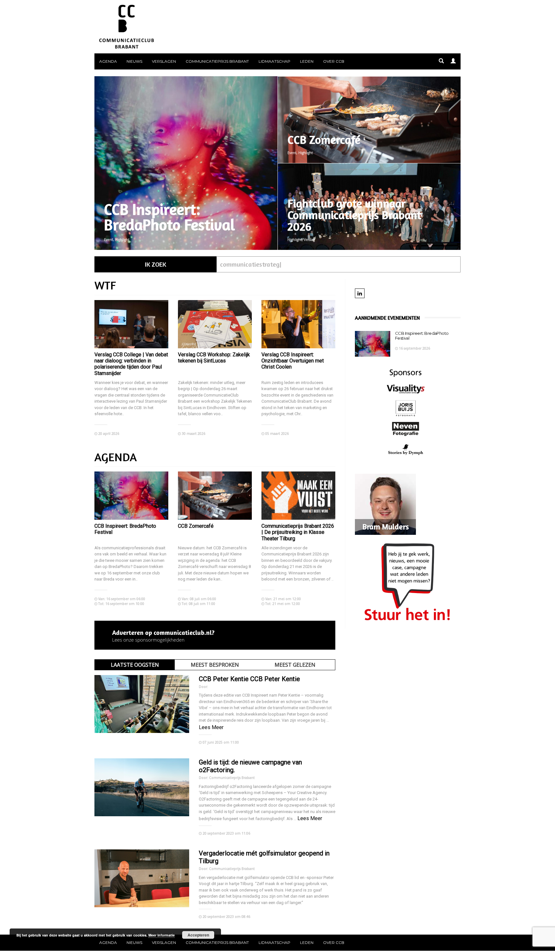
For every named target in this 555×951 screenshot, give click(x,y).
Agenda (108, 61)
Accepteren (198, 935)
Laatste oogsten (135, 664)
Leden (306, 61)
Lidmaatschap (274, 61)
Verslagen (164, 61)
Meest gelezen (295, 664)
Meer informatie (161, 935)
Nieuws (134, 61)
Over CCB (333, 61)
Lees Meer (211, 727)
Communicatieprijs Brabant (217, 61)
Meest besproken (215, 664)
